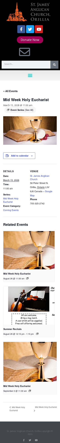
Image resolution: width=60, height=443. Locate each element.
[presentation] (29, 250)
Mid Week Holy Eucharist (10, 200)
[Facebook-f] (21, 29)
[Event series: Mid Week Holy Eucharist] (27, 278)
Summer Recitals (12, 329)
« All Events (10, 91)
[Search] (54, 65)
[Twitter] (30, 29)
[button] (30, 75)
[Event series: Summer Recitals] (37, 334)
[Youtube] (39, 29)
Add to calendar (19, 155)
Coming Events (11, 210)
